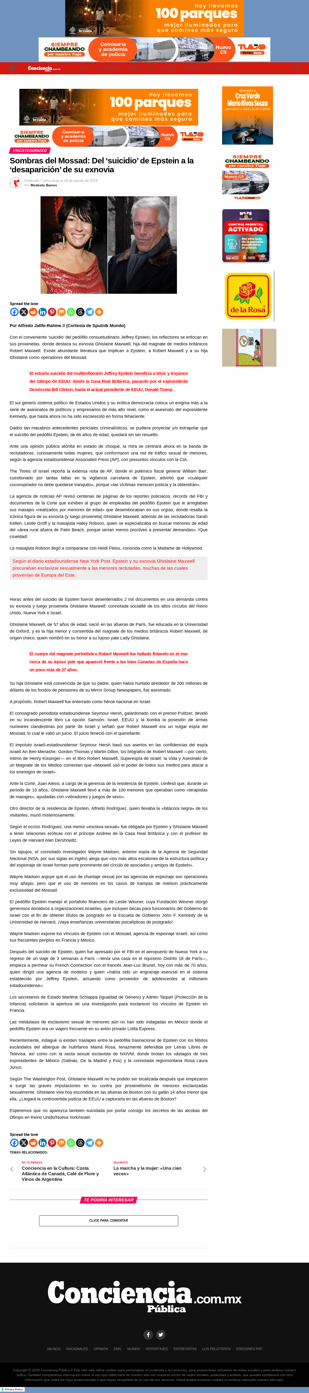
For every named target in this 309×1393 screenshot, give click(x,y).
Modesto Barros (44, 185)
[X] (24, 312)
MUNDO (168, 68)
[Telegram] (89, 312)
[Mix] (61, 312)
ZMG (151, 68)
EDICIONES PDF (249, 1349)
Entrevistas (222, 68)
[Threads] (80, 312)
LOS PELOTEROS (216, 1349)
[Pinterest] (52, 312)
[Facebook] (14, 312)
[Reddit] (33, 312)
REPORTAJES (193, 68)
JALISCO (85, 68)
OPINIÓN (134, 68)
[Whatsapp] (71, 312)
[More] (99, 312)
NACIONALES (109, 68)
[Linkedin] (42, 312)
